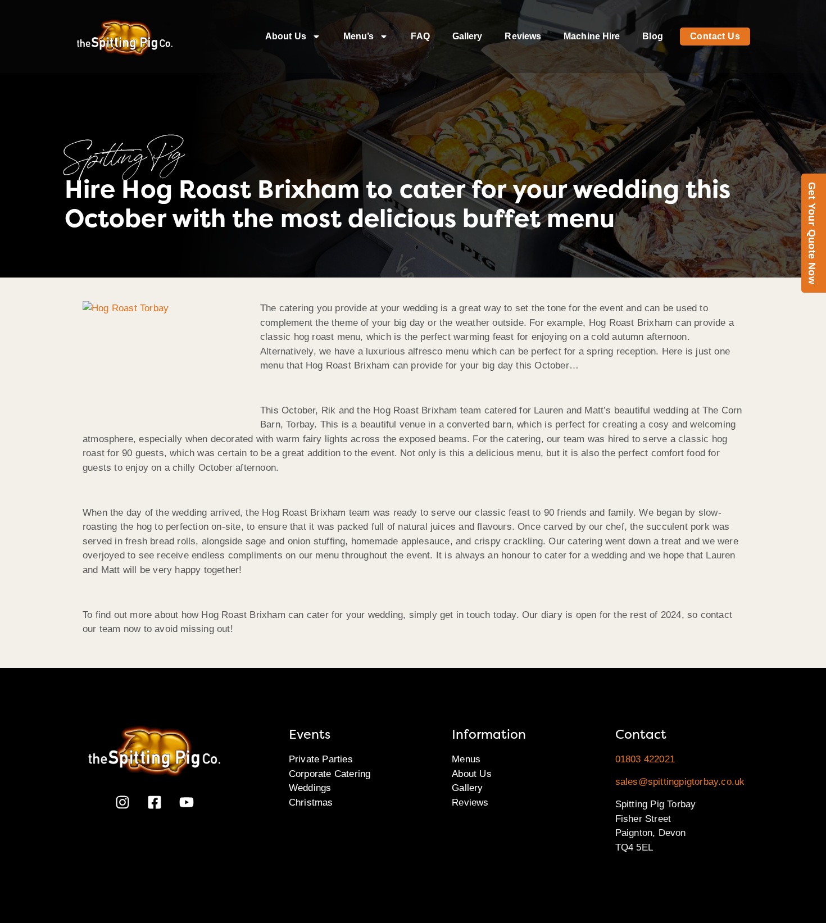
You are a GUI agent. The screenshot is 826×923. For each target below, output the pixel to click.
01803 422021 (645, 759)
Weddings (310, 788)
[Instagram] (122, 802)
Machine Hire (592, 36)
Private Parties (321, 759)
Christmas (311, 802)
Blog (652, 36)
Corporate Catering (330, 774)
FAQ (420, 36)
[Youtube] (186, 802)
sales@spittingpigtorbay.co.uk (680, 781)
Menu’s (358, 36)
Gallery (467, 36)
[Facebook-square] (154, 802)
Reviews (523, 36)
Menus (466, 759)
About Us (285, 36)
